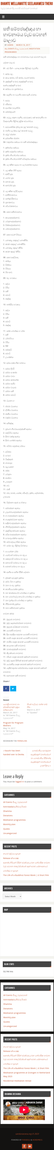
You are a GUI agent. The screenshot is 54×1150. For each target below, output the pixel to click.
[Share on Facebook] (6, 688)
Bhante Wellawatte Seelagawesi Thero (27, 3)
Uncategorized (10, 833)
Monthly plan (9, 824)
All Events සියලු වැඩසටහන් (16, 49)
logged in (19, 781)
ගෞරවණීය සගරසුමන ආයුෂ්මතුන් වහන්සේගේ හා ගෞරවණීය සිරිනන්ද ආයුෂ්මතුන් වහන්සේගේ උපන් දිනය (41, 758)
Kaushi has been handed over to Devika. (14, 752)
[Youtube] (29, 1146)
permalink (22, 741)
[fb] (24, 1146)
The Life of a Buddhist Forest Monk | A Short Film (26, 875)
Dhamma (7, 811)
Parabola (26, 1140)
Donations (8, 815)
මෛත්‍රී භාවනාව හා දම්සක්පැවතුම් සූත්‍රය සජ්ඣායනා (11, 707)
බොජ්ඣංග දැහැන (10, 870)
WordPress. (38, 1140)
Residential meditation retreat (17, 1080)
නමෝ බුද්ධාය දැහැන (12, 853)
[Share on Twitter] (13, 688)
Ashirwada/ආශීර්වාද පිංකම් (14, 806)
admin (10, 45)
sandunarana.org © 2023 (27, 1133)
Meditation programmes (14, 820)
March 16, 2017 (23, 45)
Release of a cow (11, 858)
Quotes (6, 829)
